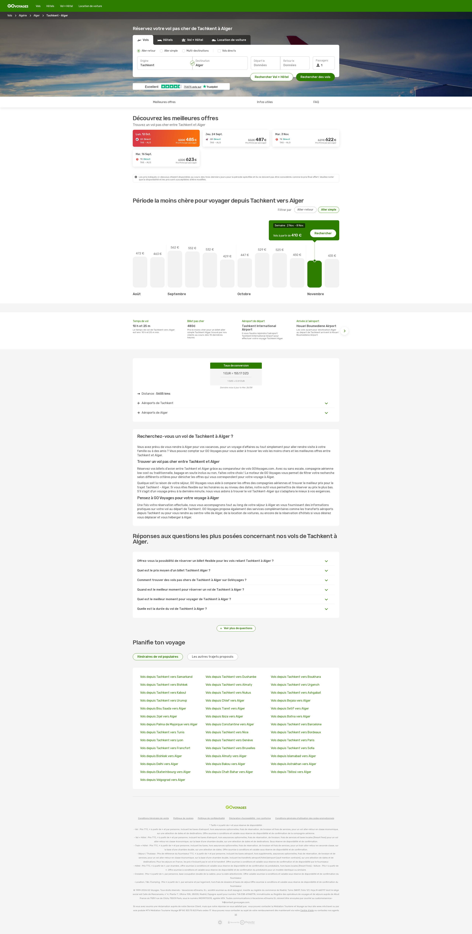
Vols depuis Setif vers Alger (290, 708)
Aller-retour (305, 209)
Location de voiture (90, 6)
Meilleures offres (164, 102)
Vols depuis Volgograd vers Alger (162, 780)
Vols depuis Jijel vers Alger (158, 716)
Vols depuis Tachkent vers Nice (227, 732)
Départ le (259, 60)
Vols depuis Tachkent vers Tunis (162, 732)
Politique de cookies (183, 818)
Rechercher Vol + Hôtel (272, 77)
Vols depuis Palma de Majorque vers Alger (168, 724)
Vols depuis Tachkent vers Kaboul (163, 692)
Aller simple (328, 209)
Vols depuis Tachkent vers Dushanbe (231, 677)
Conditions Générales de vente (153, 818)
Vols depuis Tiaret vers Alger (225, 708)
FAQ (316, 102)
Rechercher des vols (315, 77)
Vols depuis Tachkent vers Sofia (292, 748)
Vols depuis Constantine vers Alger (230, 724)
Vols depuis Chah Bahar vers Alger (229, 772)
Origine (144, 60)
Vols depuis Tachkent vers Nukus (228, 692)
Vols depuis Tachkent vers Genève (229, 740)
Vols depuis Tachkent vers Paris (292, 740)
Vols (38, 6)
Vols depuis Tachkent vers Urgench (295, 684)
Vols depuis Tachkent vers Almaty (229, 684)
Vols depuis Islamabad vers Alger (293, 756)
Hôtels (50, 6)
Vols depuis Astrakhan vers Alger (293, 764)
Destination (203, 60)
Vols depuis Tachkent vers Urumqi (163, 700)
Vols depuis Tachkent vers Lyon (161, 740)
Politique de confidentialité (211, 818)
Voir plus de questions (238, 628)
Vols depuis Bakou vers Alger (225, 764)
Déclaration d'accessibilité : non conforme (250, 818)
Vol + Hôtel (66, 6)
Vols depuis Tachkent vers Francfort (165, 748)
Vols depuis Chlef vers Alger (225, 700)
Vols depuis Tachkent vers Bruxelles (230, 748)
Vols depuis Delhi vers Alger (159, 764)
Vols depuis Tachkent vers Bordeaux (296, 732)
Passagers (322, 60)
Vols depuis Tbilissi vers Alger (291, 772)
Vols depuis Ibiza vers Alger (224, 716)
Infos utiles (265, 102)
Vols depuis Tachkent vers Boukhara (296, 677)
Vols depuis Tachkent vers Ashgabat (296, 692)
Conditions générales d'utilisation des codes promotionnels (304, 818)
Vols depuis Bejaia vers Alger (290, 700)
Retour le (288, 60)
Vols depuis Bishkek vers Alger (161, 756)
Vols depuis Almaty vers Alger (226, 756)
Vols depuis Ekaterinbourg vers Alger (165, 772)
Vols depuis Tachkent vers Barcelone (296, 724)
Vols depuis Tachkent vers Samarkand (166, 677)
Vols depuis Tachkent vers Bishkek (164, 684)
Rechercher (323, 233)
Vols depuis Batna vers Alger (290, 716)
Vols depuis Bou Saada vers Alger (163, 708)
